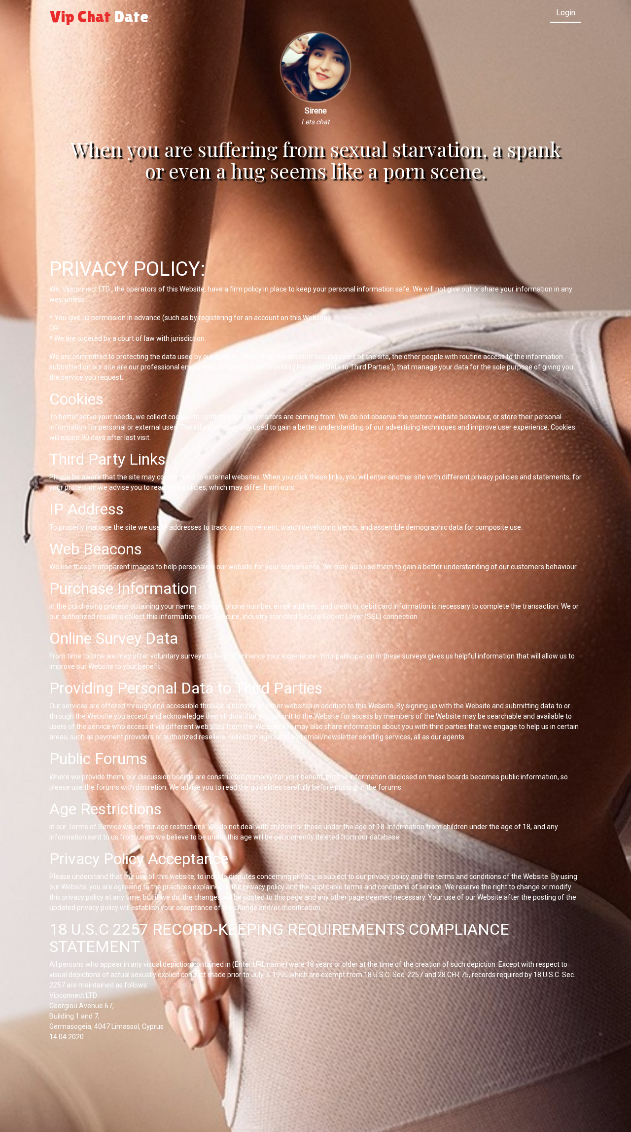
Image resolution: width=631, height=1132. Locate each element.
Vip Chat (99, 16)
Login (565, 12)
